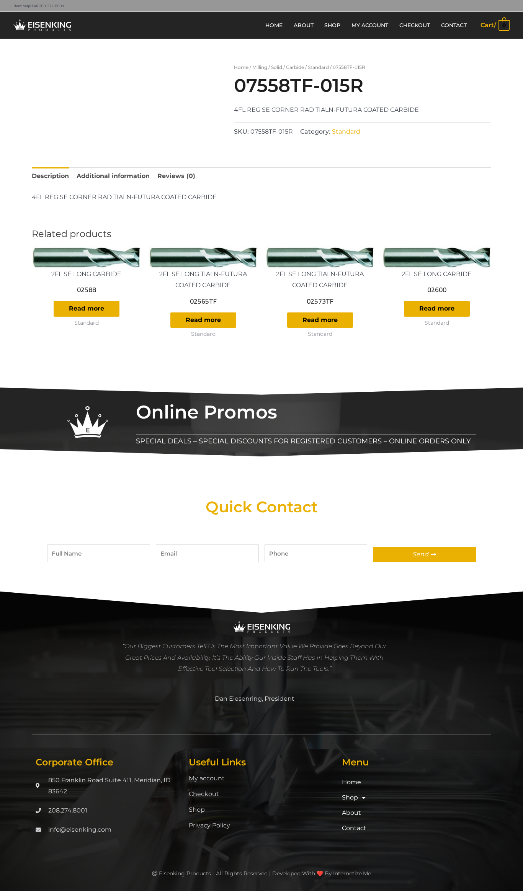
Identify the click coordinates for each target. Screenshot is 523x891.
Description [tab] (50, 176)
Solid (276, 67)
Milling (259, 67)
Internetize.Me (352, 873)
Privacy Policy (209, 825)
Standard (318, 67)
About (351, 812)
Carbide (295, 67)
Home (241, 67)
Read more (86, 308)
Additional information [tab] (113, 176)
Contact (354, 828)
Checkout (204, 794)
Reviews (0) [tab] (176, 176)
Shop (197, 809)
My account (207, 778)
